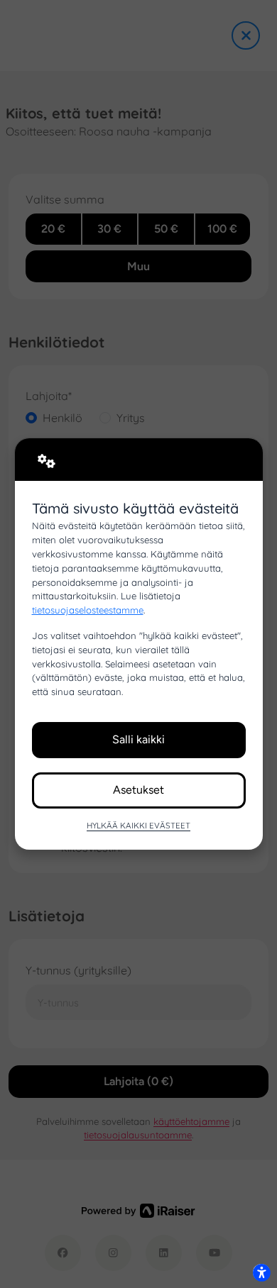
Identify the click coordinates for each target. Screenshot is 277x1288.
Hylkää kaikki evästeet (138, 825)
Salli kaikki (138, 739)
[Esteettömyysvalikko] (261, 1272)
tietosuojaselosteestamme (87, 610)
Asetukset (138, 789)
